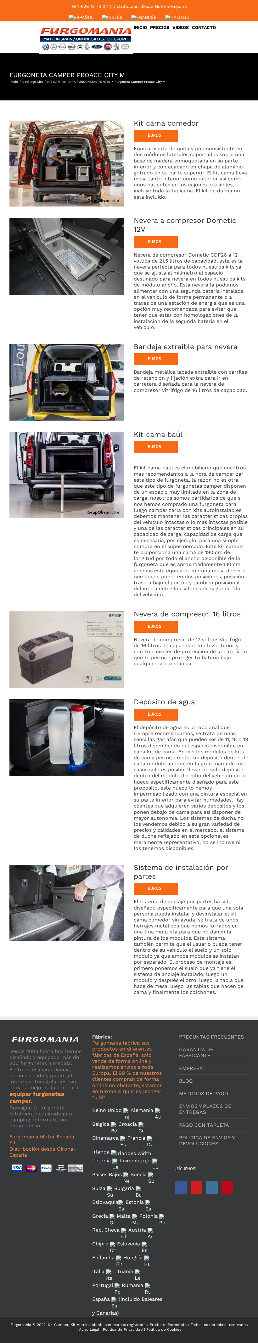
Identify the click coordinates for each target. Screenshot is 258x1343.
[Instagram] (212, 1187)
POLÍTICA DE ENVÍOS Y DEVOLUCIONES (206, 1141)
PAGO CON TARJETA (204, 1125)
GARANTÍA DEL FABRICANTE (197, 1052)
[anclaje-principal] (66, 866)
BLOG (186, 1081)
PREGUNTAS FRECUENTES (211, 1037)
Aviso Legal (89, 1329)
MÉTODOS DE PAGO (203, 1093)
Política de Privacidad (122, 1329)
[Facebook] (181, 1187)
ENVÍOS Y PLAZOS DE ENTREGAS (205, 1109)
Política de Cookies (163, 1329)
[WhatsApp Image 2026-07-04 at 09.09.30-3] (66, 219)
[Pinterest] (227, 1187)
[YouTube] (196, 1187)
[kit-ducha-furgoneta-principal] (66, 700)
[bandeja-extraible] (66, 345)
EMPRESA (191, 1068)
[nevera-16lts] (66, 612)
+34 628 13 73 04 (89, 6)
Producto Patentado (168, 1325)
